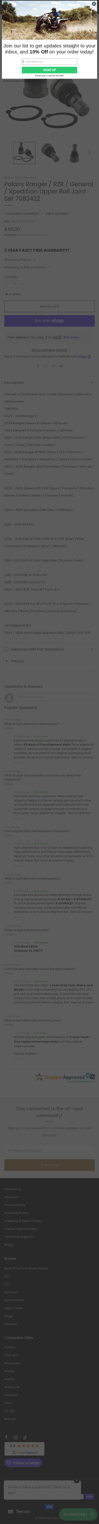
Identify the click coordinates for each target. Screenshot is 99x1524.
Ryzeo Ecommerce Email (27, 81)
